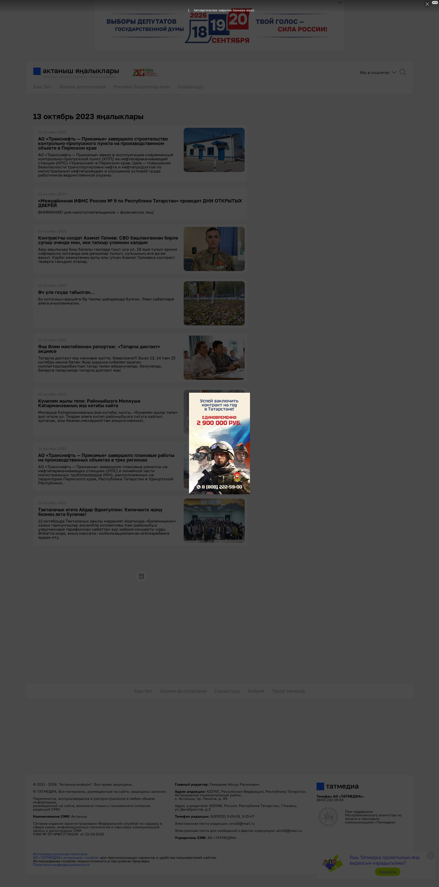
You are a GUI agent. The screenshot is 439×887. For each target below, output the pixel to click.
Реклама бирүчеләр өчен (141, 86)
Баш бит (42, 86)
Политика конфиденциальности (61, 864)
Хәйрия (256, 691)
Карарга (387, 871)
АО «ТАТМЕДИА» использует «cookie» (66, 857)
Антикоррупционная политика (60, 854)
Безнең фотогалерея (82, 86)
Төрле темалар (288, 691)
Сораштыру (190, 86)
